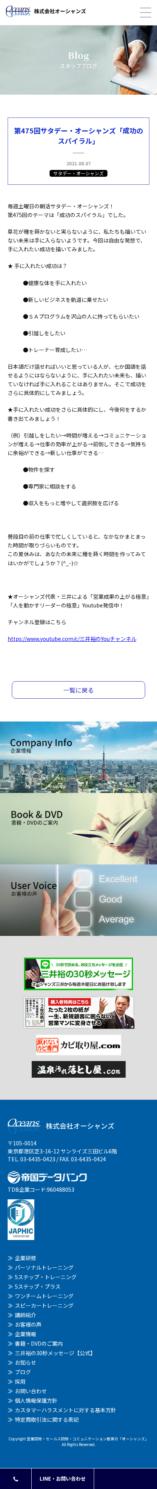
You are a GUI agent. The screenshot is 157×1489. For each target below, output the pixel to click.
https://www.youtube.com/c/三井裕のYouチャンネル (72, 638)
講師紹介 (25, 1315)
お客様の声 (28, 1324)
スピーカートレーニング (44, 1305)
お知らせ (25, 1362)
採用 (20, 1381)
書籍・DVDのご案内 (39, 1343)
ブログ (23, 1372)
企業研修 (25, 1258)
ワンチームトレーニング (44, 1296)
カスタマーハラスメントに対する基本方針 (65, 1410)
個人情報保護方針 (36, 1400)
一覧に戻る (78, 690)
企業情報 (25, 1334)
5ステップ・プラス (38, 1286)
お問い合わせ (31, 1391)
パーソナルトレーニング (44, 1267)
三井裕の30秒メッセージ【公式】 (55, 1353)
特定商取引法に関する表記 (47, 1419)
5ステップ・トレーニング (46, 1277)
